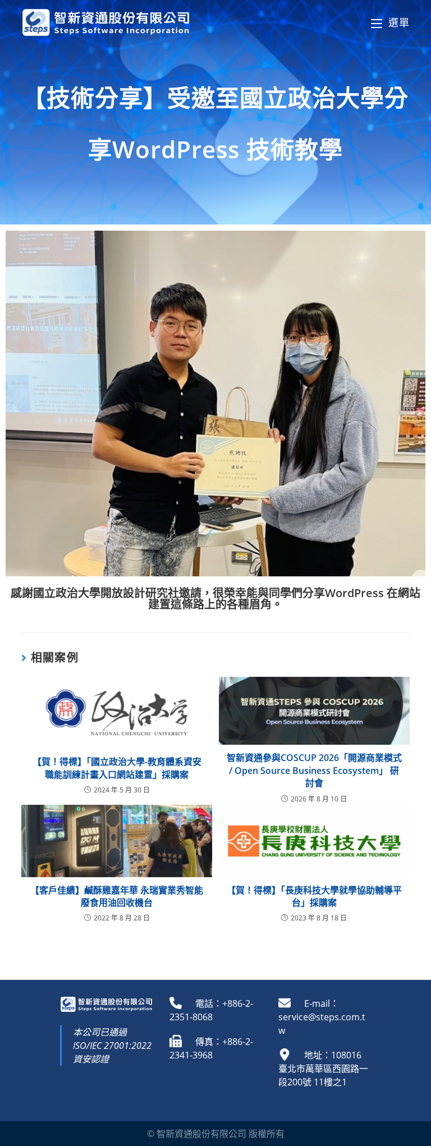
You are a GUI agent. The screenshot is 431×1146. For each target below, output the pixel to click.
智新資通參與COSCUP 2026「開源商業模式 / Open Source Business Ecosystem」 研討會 (314, 770)
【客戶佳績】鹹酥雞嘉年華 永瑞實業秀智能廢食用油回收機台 (116, 896)
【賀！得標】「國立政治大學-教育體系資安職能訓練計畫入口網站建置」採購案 (117, 767)
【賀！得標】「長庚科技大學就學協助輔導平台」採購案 (314, 896)
